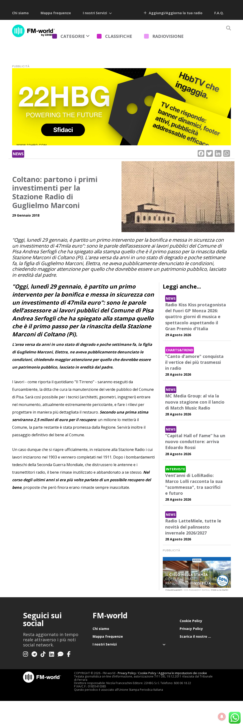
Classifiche (118, 36)
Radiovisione (168, 36)
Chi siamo (20, 13)
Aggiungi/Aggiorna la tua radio (175, 13)
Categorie (73, 36)
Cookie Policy (191, 621)
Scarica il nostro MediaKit (200, 636)
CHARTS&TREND (179, 350)
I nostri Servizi (95, 13)
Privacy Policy (191, 628)
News (18, 153)
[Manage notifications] (222, 717)
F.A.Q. (219, 13)
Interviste (175, 469)
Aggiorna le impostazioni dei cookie (183, 673)
